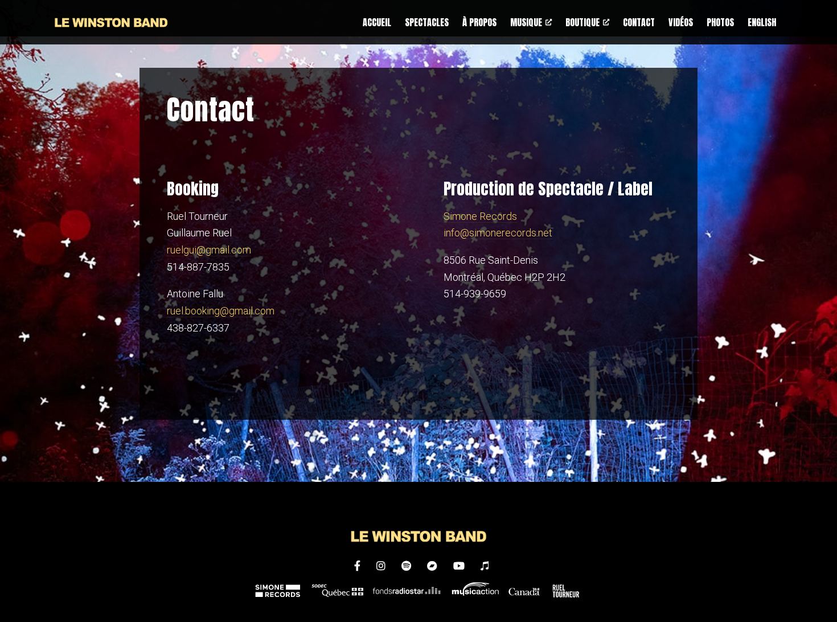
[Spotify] (407, 566)
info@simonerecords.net (498, 233)
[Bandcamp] (433, 566)
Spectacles (427, 22)
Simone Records (480, 216)
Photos (720, 22)
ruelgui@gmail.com (209, 250)
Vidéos (680, 22)
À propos (479, 22)
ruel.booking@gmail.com (220, 311)
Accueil (377, 22)
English (762, 22)
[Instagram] (382, 566)
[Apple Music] (484, 566)
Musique (526, 22)
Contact (639, 22)
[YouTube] (460, 566)
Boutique (582, 22)
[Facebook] (358, 566)
